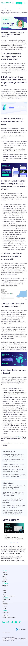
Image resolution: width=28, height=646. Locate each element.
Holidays (10, 551)
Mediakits (17, 558)
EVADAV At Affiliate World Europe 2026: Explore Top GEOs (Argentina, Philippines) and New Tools (13, 487)
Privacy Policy (5, 612)
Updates (22, 551)
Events (16, 551)
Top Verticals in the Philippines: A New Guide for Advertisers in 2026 (13, 465)
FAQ (3, 601)
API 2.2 (4, 608)
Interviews (12, 443)
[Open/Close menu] (26, 3)
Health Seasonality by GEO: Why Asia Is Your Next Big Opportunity (13, 506)
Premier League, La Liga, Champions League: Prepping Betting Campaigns (13, 455)
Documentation (6, 599)
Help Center (5, 603)
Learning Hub (21, 549)
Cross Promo (12, 546)
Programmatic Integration (8, 596)
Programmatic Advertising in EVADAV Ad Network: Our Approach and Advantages (13, 500)
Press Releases (5, 560)
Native (4, 594)
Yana (19, 437)
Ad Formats (20, 443)
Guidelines (4, 549)
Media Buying (20, 560)
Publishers (4, 546)
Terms (3, 614)
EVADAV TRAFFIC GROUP (7, 556)
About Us (4, 572)
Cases (2, 553)
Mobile (4, 578)
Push (3, 588)
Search (4, 576)
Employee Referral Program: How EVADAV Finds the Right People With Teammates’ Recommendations (12, 512)
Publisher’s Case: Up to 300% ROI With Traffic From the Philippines (13, 460)
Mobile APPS (18, 556)
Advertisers (4, 443)
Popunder (4, 590)
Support (4, 606)
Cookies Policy (5, 615)
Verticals (20, 546)
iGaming (13, 560)
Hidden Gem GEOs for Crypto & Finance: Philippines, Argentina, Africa (14, 475)
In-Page (4, 592)
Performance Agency (7, 558)
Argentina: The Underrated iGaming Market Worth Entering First (12, 470)
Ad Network (4, 445)
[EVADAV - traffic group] (6, 3)
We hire (17, 553)
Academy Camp (10, 553)
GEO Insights (12, 549)
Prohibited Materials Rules (8, 617)
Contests (3, 551)
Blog (8, 10)
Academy (4, 579)
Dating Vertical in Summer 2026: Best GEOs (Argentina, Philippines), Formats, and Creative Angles (13, 494)
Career (4, 581)
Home (2, 10)
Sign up (19, 3)
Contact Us (5, 605)
